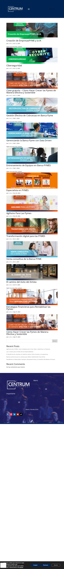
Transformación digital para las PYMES (25, 236)
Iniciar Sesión (52, 9)
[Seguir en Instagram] (11, 414)
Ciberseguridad (14, 65)
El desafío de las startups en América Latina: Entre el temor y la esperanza (27, 354)
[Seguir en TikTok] (21, 414)
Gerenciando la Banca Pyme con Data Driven (29, 140)
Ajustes (56, 565)
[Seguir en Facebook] (7, 414)
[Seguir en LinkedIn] (14, 414)
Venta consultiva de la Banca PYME (23, 258)
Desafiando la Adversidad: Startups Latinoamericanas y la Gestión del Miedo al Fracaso (30, 359)
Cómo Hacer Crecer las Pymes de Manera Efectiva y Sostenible (27, 333)
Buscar (55, 341)
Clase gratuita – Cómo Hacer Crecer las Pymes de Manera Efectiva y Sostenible (31, 91)
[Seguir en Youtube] (17, 414)
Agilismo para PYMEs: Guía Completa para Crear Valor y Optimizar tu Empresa (28, 349)
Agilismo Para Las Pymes (18, 213)
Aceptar (35, 565)
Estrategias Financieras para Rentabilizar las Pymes (28, 307)
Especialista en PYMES (17, 190)
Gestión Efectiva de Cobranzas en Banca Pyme (29, 115)
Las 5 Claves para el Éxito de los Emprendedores (19, 351)
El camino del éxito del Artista (21, 281)
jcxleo (10, 43)
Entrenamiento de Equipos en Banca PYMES (28, 165)
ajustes (21, 567)
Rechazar (45, 565)
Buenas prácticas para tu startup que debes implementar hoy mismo (25, 357)
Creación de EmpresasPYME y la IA (23, 40)
